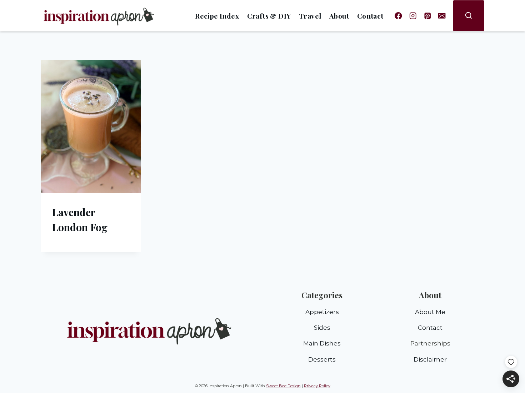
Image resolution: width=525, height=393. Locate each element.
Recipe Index (217, 15)
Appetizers (322, 311)
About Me (430, 311)
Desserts (322, 359)
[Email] (442, 16)
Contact (370, 15)
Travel (310, 15)
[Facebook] (398, 16)
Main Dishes (322, 343)
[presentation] (91, 126)
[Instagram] (413, 16)
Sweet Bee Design (283, 385)
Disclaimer (430, 359)
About (339, 15)
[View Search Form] (468, 15)
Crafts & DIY (269, 15)
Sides (322, 327)
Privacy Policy (317, 385)
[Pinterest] (427, 16)
